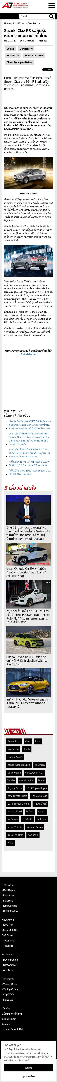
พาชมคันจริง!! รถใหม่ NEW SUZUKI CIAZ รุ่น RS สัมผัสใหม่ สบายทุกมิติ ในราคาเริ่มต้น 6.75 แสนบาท (29, 453)
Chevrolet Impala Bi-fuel (19, 62)
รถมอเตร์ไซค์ (15, 811)
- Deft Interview (10, 911)
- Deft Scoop (8, 895)
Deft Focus (19, 23)
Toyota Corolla (39, 796)
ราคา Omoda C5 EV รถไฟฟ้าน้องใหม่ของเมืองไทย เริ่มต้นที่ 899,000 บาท (26, 572)
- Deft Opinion (9, 905)
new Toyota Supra (17, 796)
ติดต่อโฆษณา (9, 1019)
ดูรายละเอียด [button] (28, 1076)
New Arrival (8, 919)
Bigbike (42, 811)
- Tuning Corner (10, 989)
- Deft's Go (7, 999)
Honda (26, 749)
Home (7, 23)
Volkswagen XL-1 (34, 772)
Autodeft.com (28, 354)
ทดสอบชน (13, 749)
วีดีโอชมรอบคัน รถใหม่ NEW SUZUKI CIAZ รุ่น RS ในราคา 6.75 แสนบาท (29, 463)
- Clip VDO (8, 994)
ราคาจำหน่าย (26, 780)
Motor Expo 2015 (34, 56)
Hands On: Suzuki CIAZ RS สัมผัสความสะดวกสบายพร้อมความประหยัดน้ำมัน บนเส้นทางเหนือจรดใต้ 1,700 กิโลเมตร (30, 424)
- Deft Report (9, 890)
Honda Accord (15, 757)
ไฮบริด (11, 780)
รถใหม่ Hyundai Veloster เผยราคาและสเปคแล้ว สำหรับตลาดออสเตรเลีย (27, 702)
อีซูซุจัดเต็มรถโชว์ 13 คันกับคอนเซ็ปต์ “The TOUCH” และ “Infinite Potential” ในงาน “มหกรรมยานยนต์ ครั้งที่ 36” (28, 616)
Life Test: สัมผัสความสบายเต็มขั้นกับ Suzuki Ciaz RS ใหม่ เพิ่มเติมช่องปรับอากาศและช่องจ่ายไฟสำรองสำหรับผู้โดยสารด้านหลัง (29, 439)
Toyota (41, 780)
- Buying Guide (10, 959)
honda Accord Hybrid (19, 764)
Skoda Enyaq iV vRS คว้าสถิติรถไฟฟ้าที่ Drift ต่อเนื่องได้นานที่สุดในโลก (26, 660)
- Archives (7, 970)
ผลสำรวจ (42, 819)
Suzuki (10, 49)
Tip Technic (8, 954)
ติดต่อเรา (6, 1024)
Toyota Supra (15, 788)
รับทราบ (28, 1067)
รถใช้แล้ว (27, 819)
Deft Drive (7, 935)
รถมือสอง (13, 819)
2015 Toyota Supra (36, 788)
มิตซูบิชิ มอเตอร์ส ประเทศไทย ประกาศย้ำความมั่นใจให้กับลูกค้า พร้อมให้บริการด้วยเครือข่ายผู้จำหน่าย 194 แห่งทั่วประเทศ (28, 533)
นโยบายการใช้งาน (12, 1013)
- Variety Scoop (10, 984)
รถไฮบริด (40, 764)
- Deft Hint (7, 900)
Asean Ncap (14, 741)
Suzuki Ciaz (13, 56)
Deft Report (34, 23)
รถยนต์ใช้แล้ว (15, 827)
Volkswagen (14, 772)
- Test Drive (8, 940)
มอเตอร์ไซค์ (40, 803)
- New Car (7, 925)
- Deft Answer (9, 965)
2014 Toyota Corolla (18, 803)
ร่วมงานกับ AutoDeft (13, 1029)
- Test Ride (7, 945)
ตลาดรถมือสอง (35, 827)
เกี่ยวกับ (6, 1008)
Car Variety (8, 979)
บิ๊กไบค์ (30, 811)
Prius (38, 741)
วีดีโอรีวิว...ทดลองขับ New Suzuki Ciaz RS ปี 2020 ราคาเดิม (30, 472)
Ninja (10, 842)
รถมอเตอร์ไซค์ (15, 835)
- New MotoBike (10, 930)
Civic (28, 741)
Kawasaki (33, 835)
